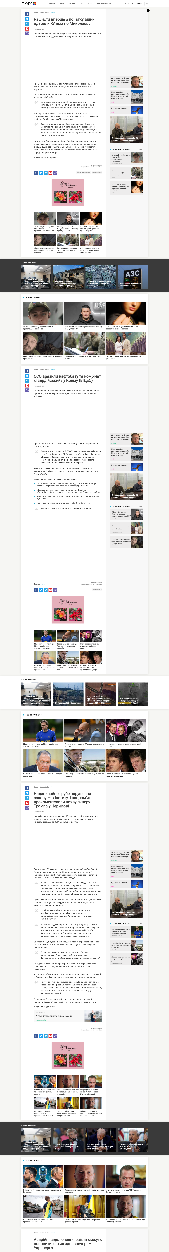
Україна (72, 3)
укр (138, 3)
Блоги (90, 3)
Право (62, 3)
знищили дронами (43, 147)
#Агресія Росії (97, 172)
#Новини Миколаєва (83, 172)
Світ (81, 3)
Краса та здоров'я (104, 3)
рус (141, 3)
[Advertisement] (68, 59)
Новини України (44, 12)
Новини (52, 3)
